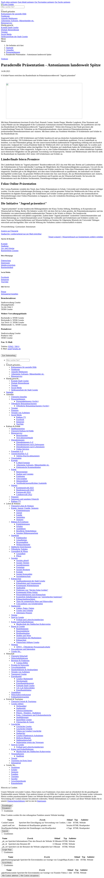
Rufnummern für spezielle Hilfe (13, 14)
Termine (4, 32)
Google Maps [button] (7, 850)
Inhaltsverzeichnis (8, 265)
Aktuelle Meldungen (9, 18)
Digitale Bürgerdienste (10, 30)
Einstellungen (7, 805)
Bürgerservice (6, 23)
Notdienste (5, 16)
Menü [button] (3, 41)
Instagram (5, 279)
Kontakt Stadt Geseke (10, 27)
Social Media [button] (7, 863)
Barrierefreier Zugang (9, 251)
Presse (3, 292)
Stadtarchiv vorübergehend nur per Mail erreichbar (21, 234)
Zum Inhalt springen (26, 2)
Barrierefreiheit (7, 267)
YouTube (4, 282)
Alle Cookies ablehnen (10, 876)
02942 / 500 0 (13, 346)
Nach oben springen (9, 2)
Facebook (5, 277)
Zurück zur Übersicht (9, 231)
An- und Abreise (7, 248)
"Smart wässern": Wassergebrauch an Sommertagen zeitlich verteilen (75, 237)
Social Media (6, 34)
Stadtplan (4, 246)
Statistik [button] (5, 831)
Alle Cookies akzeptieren (29, 876)
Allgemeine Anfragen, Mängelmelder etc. (17, 21)
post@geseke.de (14, 349)
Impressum (5, 263)
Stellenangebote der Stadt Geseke (14, 36)
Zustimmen (8, 811)
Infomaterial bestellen (9, 294)
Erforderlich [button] (6, 808)
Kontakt (4, 244)
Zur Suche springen (62, 2)
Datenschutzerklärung (16, 801)
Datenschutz (6, 260)
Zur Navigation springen (44, 2)
